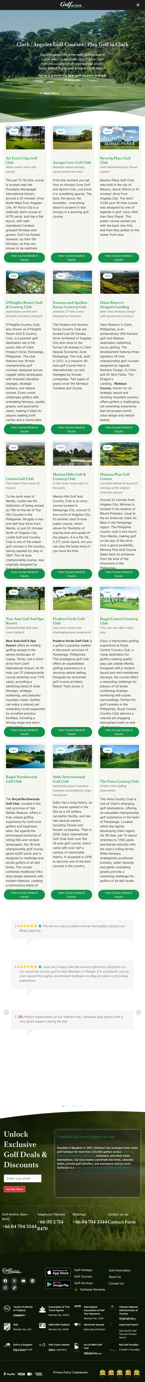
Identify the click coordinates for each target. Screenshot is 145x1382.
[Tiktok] (14, 1287)
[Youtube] (23, 1280)
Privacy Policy (62, 1372)
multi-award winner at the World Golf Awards (103, 1167)
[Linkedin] (32, 1280)
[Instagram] (5, 1287)
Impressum (81, 1372)
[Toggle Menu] (138, 5)
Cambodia (75, 1155)
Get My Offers (14, 1189)
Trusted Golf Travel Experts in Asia (86, 1136)
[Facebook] (5, 1280)
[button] (72, 93)
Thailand (127, 1151)
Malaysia (89, 1155)
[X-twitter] (14, 1280)
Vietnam (62, 1155)
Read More (51, 93)
